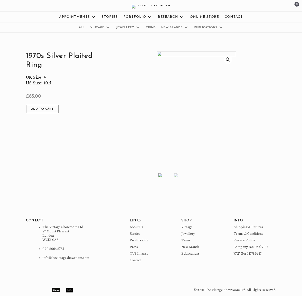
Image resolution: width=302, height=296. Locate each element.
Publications (139, 240)
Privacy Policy (244, 240)
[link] (77, 17)
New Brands (190, 247)
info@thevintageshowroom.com (65, 258)
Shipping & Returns (248, 227)
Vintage (187, 227)
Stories (135, 233)
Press (134, 247)
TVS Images (139, 253)
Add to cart (42, 109)
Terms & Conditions (248, 233)
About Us (136, 227)
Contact (135, 260)
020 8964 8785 (53, 249)
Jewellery (188, 233)
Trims (185, 240)
